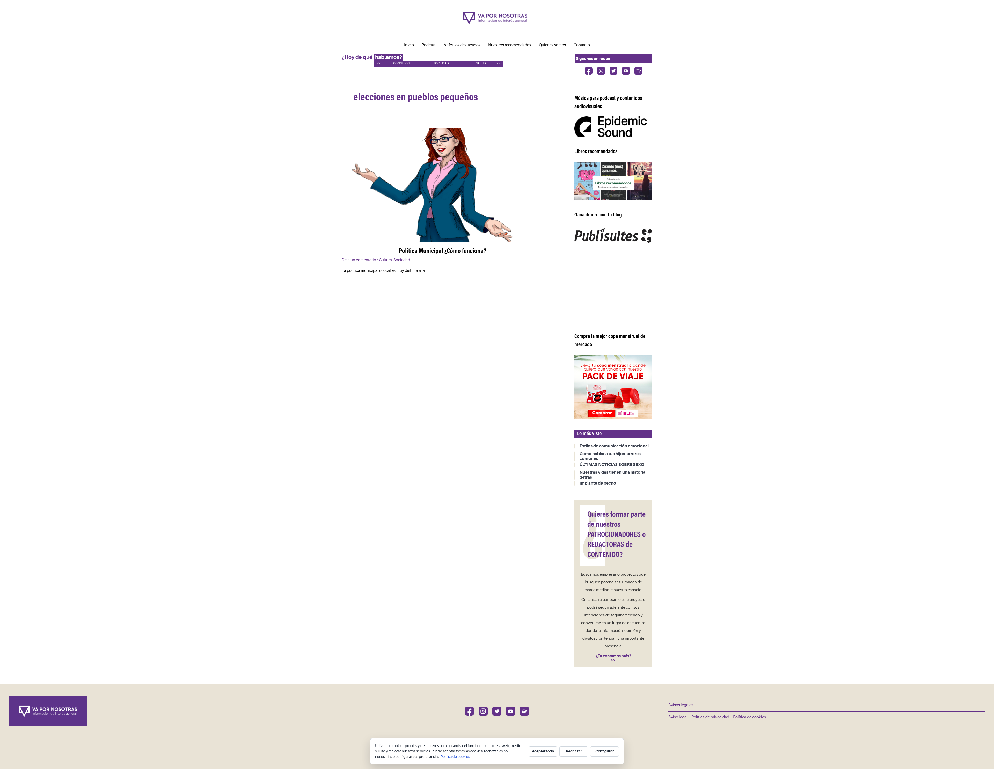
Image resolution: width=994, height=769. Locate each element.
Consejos (401, 63)
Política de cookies (749, 717)
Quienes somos (552, 45)
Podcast (429, 45)
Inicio (409, 45)
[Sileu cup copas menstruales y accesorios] (613, 386)
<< (378, 63)
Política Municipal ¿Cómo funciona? (442, 251)
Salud (481, 63)
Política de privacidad (710, 717)
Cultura (385, 260)
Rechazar (574, 751)
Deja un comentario (359, 260)
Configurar (604, 751)
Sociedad (441, 63)
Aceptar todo (543, 751)
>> (498, 63)
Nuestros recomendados (509, 45)
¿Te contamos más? (613, 656)
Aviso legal (678, 717)
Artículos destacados (462, 45)
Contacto (582, 45)
